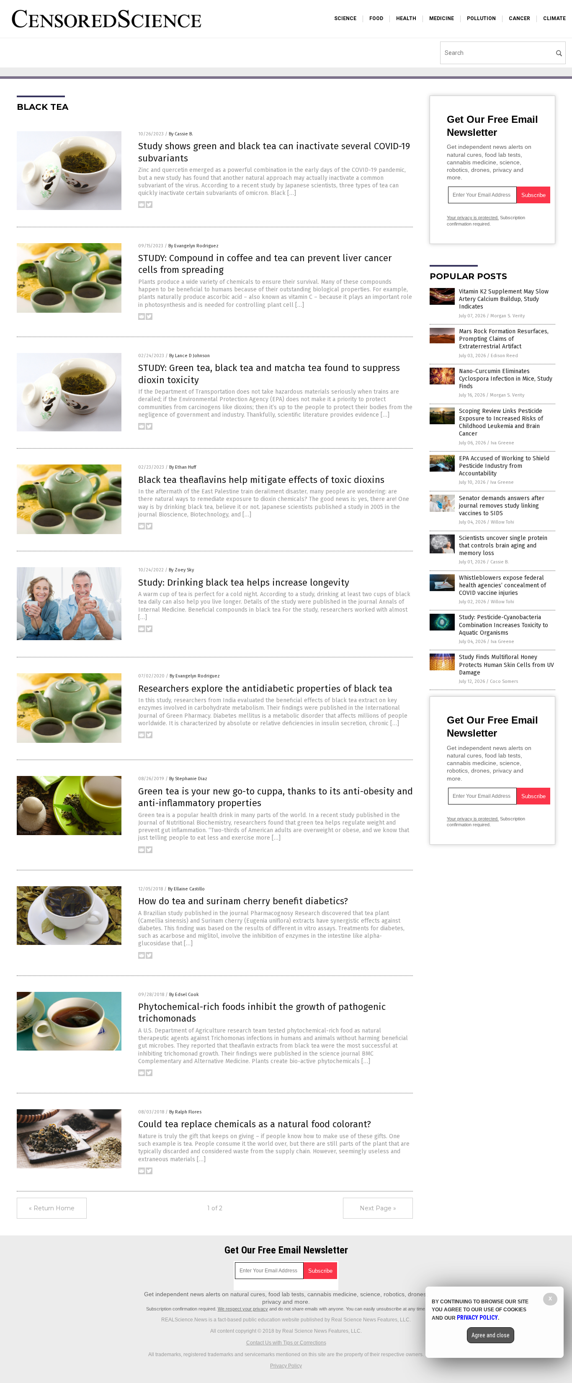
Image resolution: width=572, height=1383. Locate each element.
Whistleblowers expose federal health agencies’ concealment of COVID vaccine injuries (502, 585)
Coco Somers (504, 681)
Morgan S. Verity (507, 316)
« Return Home (52, 1208)
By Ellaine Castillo (186, 889)
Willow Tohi (502, 522)
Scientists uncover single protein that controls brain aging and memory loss (503, 546)
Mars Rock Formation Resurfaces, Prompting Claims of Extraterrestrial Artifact (504, 339)
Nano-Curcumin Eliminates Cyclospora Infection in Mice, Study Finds (505, 379)
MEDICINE (441, 18)
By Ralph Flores (185, 1112)
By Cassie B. (181, 134)
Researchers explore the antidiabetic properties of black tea (265, 688)
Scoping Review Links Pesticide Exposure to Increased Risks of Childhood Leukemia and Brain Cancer (501, 422)
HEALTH (406, 18)
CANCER (519, 18)
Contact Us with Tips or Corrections (286, 1343)
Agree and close (491, 1335)
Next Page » (378, 1208)
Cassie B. (499, 562)
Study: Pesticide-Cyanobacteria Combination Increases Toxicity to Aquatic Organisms (503, 625)
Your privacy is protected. (473, 217)
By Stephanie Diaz (188, 778)
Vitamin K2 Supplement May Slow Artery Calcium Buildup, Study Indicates (504, 299)
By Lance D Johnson (189, 355)
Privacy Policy (286, 1366)
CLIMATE (554, 18)
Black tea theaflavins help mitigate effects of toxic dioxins (261, 479)
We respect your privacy (243, 1308)
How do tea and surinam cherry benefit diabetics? (243, 901)
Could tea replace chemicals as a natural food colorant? (254, 1124)
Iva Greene (502, 443)
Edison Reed (504, 355)
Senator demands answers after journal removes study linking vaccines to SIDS (501, 506)
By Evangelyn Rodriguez (193, 246)
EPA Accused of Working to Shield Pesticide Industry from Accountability (504, 466)
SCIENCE (345, 18)
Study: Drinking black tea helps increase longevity (243, 582)
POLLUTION (481, 18)
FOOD (376, 18)
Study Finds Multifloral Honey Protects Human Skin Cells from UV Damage (506, 665)
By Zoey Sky (181, 570)
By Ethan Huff (182, 467)
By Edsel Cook (184, 994)
